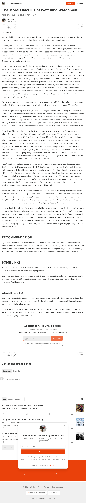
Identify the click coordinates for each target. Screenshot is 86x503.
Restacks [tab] (16, 371)
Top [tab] (4, 399)
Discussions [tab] (19, 399)
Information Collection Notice (42, 459)
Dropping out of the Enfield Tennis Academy (22, 419)
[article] (43, 409)
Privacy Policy (59, 459)
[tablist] (11, 371)
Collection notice (56, 487)
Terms (46, 487)
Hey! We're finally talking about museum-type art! (21, 408)
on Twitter (13, 312)
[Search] (82, 399)
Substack (32, 498)
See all (6, 447)
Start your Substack (37, 493)
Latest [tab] (10, 399)
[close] (64, 425)
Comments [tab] (7, 371)
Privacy (40, 487)
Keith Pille (11, 19)
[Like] (4, 26)
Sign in (80, 3)
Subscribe (70, 4)
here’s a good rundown (23, 96)
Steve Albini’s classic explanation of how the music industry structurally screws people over (42, 269)
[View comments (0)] (9, 26)
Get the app (54, 493)
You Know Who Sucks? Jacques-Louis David (23, 405)
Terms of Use (53, 457)
